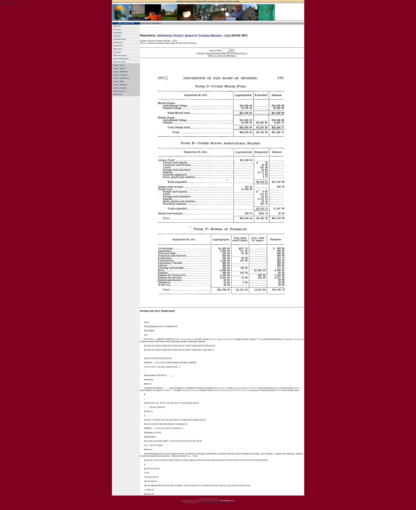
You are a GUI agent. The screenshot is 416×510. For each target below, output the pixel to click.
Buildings (117, 36)
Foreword (117, 29)
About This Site (119, 62)
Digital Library (119, 65)
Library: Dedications (121, 78)
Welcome (117, 26)
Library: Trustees (120, 88)
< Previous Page (203, 53)
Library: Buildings (120, 72)
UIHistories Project (170, 35)
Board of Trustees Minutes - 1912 (208, 35)
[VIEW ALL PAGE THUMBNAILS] (222, 55)
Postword (117, 52)
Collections (117, 42)
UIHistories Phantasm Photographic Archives (215, 502)
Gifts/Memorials (119, 39)
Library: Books (119, 68)
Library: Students (120, 85)
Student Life (118, 46)
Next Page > (242, 53)
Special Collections (121, 59)
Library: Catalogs (120, 75)
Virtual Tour (118, 94)
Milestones (117, 49)
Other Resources (120, 55)
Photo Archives (119, 91)
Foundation (117, 33)
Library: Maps (118, 81)
